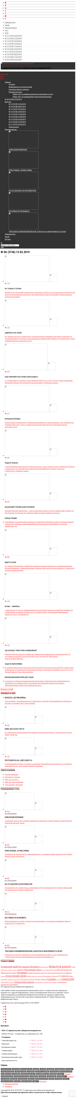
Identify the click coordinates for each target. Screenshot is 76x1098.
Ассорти (34, 966)
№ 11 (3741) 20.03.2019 (13, 36)
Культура (3, 976)
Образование (47, 976)
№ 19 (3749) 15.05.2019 (13, 57)
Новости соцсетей (37, 976)
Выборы (20, 970)
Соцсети (58, 979)
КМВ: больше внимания (14, 782)
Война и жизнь (12, 970)
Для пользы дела (32, 969)
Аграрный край (9, 966)
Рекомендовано (11, 28)
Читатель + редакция (42, 1071)
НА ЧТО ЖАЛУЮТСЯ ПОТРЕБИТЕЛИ (22, 191)
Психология (17, 979)
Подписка (8, 1086)
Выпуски (8, 102)
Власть (6, 970)
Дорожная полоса (51, 970)
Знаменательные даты (36, 973)
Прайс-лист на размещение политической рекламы (32, 97)
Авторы (8, 239)
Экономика (13, 985)
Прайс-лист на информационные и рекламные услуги (33, 94)
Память (71, 976)
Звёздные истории (8, 973)
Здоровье (22, 972)
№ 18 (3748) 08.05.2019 (13, 54)
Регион (37, 979)
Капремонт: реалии (12, 777)
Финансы (54, 982)
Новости (29, 976)
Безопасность (44, 967)
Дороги (43, 970)
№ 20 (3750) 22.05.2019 (13, 59)
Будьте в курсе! (59, 966)
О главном (63, 976)
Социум (51, 979)
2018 (6, 33)
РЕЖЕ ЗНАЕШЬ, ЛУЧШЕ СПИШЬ (20, 170)
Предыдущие (14, 127)
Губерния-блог (10, 22)
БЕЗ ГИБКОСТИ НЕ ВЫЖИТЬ (19, 211)
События (43, 979)
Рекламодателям (15, 92)
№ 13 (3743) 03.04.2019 (13, 41)
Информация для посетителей (20, 87)
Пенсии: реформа (11, 774)
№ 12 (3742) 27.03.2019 (13, 38)
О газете (12, 84)
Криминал (68, 973)
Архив (7, 25)
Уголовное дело (47, 982)
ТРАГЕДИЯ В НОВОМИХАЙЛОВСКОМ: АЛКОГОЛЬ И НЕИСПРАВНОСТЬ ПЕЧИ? (37, 232)
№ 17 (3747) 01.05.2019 (13, 51)
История (48, 973)
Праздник (4, 979)
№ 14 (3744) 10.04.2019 (13, 44)
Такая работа (5, 982)
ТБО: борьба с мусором (14, 785)
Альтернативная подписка (19, 89)
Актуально (24, 966)
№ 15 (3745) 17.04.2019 (13, 46)
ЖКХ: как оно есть (12, 780)
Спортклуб (67, 979)
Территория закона (24, 982)
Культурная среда (16, 975)
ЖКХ (58, 970)
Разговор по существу (27, 979)
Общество (55, 976)
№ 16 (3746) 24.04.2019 (13, 49)
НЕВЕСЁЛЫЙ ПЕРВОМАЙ (18, 150)
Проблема (10, 979)
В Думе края (33, 1076)
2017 (6, 30)
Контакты (43, 1081)
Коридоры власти (58, 973)
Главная (8, 82)
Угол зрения (38, 982)
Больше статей (7, 689)
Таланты (11, 982)
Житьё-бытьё (66, 970)
